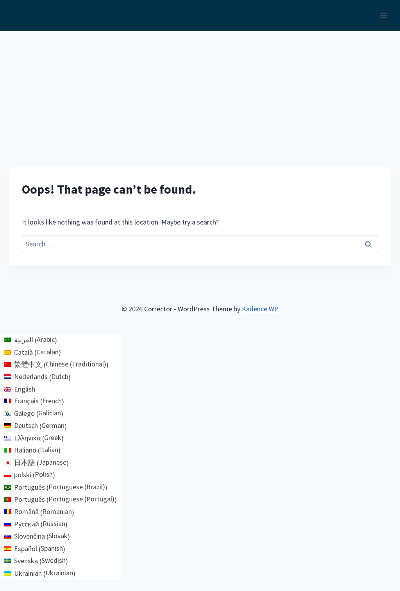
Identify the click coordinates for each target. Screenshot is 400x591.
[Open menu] (383, 15)
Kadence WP (260, 308)
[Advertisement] (200, 90)
